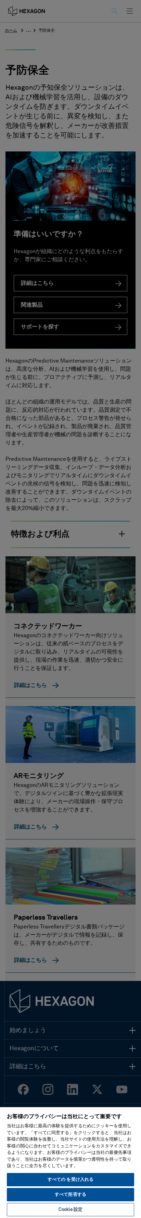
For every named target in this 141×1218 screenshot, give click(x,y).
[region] (70, 1162)
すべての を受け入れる (70, 1179)
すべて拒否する (70, 1194)
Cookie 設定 (70, 1209)
